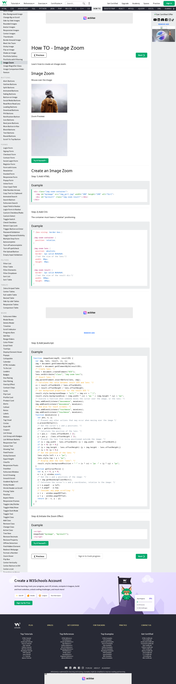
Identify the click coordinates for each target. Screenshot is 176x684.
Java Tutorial (27, 654)
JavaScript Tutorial (26, 642)
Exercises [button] (42, 3)
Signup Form (8, 151)
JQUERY (141, 8)
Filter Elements (9, 270)
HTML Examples (107, 638)
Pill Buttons (8, 113)
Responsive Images (11, 30)
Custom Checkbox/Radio (13, 212)
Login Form (8, 148)
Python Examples (107, 647)
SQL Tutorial (26, 645)
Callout (6, 407)
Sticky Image (8, 46)
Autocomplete (9, 242)
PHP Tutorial (26, 652)
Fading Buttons (9, 94)
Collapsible (8, 358)
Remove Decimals (10, 536)
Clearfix (6, 462)
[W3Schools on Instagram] (169, 20)
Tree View (7, 533)
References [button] (28, 3)
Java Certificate (147, 652)
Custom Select (9, 216)
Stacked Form (8, 174)
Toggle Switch (9, 219)
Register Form (9, 164)
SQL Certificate (147, 645)
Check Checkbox (9, 222)
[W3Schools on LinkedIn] (158, 20)
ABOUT (97, 668)
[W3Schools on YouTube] (155, 20)
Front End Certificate (147, 643)
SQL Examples (107, 645)
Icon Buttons (8, 120)
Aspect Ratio (8, 498)
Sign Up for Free (23, 603)
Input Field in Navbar (11, 206)
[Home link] (4, 3)
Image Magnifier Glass (12, 66)
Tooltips (6, 349)
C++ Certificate (147, 654)
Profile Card (8, 397)
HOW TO (97, 8)
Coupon (6, 429)
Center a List (8, 569)
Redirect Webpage (10, 549)
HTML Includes (9, 365)
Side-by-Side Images (11, 20)
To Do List (7, 368)
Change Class (8, 527)
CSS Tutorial (26, 640)
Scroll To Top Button (11, 139)
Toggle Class (8, 517)
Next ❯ (141, 55)
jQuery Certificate (147, 651)
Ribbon (6, 417)
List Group (7, 433)
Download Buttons (11, 110)
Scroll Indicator (9, 329)
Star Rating (8, 378)
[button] (84, 3)
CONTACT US (146, 625)
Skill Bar (6, 336)
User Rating (8, 381)
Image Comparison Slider (13, 69)
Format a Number (10, 553)
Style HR (6, 426)
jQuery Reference (67, 658)
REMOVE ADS (89, 333)
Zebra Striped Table (11, 288)
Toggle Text (8, 514)
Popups (6, 355)
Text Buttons (8, 133)
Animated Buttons (10, 90)
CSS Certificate (147, 640)
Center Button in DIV (11, 566)
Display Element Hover (12, 352)
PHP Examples (107, 652)
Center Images (9, 33)
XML (159, 8)
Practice (156, 3)
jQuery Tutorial (26, 658)
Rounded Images (10, 24)
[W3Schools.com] (17, 627)
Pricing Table (8, 491)
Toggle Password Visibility (14, 235)
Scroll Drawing (9, 475)
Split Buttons (8, 87)
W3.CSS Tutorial (26, 649)
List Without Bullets (11, 439)
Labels (6, 413)
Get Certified (112, 3)
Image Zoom (8, 62)
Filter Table (8, 266)
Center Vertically (10, 562)
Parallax (6, 494)
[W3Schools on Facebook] (166, 20)
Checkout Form (9, 154)
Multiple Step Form (11, 238)
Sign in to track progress (89, 556)
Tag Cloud (7, 420)
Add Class (7, 520)
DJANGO (168, 8)
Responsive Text (10, 442)
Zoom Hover (8, 556)
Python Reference (66, 645)
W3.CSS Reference (66, 647)
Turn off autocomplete (12, 245)
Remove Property (10, 540)
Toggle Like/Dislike (11, 504)
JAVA (52, 8)
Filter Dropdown (10, 273)
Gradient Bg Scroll (10, 481)
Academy (136, 3)
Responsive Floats (10, 465)
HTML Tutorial (26, 638)
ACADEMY (106, 668)
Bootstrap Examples (107, 651)
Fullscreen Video (10, 316)
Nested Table (8, 298)
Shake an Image (9, 53)
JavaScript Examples (107, 642)
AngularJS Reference (66, 656)
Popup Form (8, 180)
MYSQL (131, 8)
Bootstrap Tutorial (26, 651)
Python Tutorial (26, 647)
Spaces (146, 3)
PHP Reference (66, 651)
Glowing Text (8, 449)
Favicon (6, 72)
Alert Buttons (9, 81)
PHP (60, 8)
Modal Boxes (8, 319)
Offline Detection (10, 543)
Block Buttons (9, 129)
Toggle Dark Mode (10, 510)
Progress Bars (9, 332)
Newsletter (8, 170)
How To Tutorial (26, 643)
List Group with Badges (12, 436)
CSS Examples (107, 640)
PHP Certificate (147, 649)
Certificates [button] (56, 3)
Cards (5, 391)
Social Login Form (10, 161)
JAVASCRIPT (23, 8)
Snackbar (7, 468)
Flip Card (6, 394)
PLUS (31, 625)
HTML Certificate (147, 638)
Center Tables (9, 291)
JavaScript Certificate (147, 642)
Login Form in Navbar (12, 209)
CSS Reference (66, 640)
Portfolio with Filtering (13, 59)
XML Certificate (147, 658)
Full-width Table (10, 295)
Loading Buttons (10, 107)
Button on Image (10, 97)
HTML (4, 8)
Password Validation (11, 232)
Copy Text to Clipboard (12, 193)
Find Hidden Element (11, 546)
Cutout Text (8, 446)
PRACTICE (123, 625)
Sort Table (7, 279)
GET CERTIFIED (73, 625)
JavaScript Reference (66, 642)
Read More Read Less (11, 103)
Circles (6, 423)
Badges (6, 374)
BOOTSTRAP (109, 8)
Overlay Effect (9, 384)
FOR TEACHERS (99, 625)
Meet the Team (9, 43)
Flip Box (6, 559)
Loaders (6, 371)
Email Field (7, 345)
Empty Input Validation (12, 255)
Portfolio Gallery (10, 56)
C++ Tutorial (26, 656)
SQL (33, 8)
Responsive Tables (10, 304)
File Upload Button (11, 251)
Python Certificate (147, 647)
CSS (12, 8)
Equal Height (8, 459)
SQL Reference (66, 643)
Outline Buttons (10, 84)
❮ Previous (39, 55)
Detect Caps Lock (10, 225)
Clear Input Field (10, 187)
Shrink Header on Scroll (12, 488)
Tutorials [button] (15, 3)
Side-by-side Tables (11, 301)
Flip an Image (8, 49)
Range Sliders (8, 339)
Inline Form (8, 183)
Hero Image (8, 11)
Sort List (6, 276)
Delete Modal (8, 323)
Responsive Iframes (11, 501)
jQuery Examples (107, 658)
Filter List (7, 263)
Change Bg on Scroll (11, 17)
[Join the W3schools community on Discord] (162, 20)
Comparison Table (10, 307)
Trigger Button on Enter (13, 229)
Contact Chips (9, 387)
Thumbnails (8, 37)
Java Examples (107, 654)
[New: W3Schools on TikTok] (173, 20)
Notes (5, 410)
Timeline (7, 326)
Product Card (8, 400)
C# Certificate (147, 656)
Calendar (7, 361)
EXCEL (151, 8)
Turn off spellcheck (11, 248)
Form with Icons (10, 167)
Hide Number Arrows (11, 190)
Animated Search (10, 196)
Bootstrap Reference (66, 649)
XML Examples (107, 656)
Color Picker (8, 342)
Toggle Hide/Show (10, 507)
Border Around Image (12, 40)
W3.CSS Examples (107, 649)
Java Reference (66, 654)
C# (89, 8)
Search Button (9, 200)
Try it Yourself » (40, 160)
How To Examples (107, 643)
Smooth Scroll (9, 478)
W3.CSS (68, 8)
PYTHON (42, 8)
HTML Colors (67, 652)
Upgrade (125, 3)
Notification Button (11, 116)
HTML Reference (67, 638)
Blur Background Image (13, 14)
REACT (122, 8)
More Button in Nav (11, 126)
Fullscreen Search (10, 203)
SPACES (50, 625)
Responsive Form (10, 177)
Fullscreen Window (11, 472)
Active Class (8, 530)
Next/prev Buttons (11, 123)
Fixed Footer (8, 452)
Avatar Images (9, 27)
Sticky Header (8, 485)
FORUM (89, 668)
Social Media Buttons (11, 100)
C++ (82, 8)
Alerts (5, 404)
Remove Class (9, 523)
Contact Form (9, 157)
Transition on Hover (11, 572)
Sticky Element (9, 455)
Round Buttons (9, 136)
